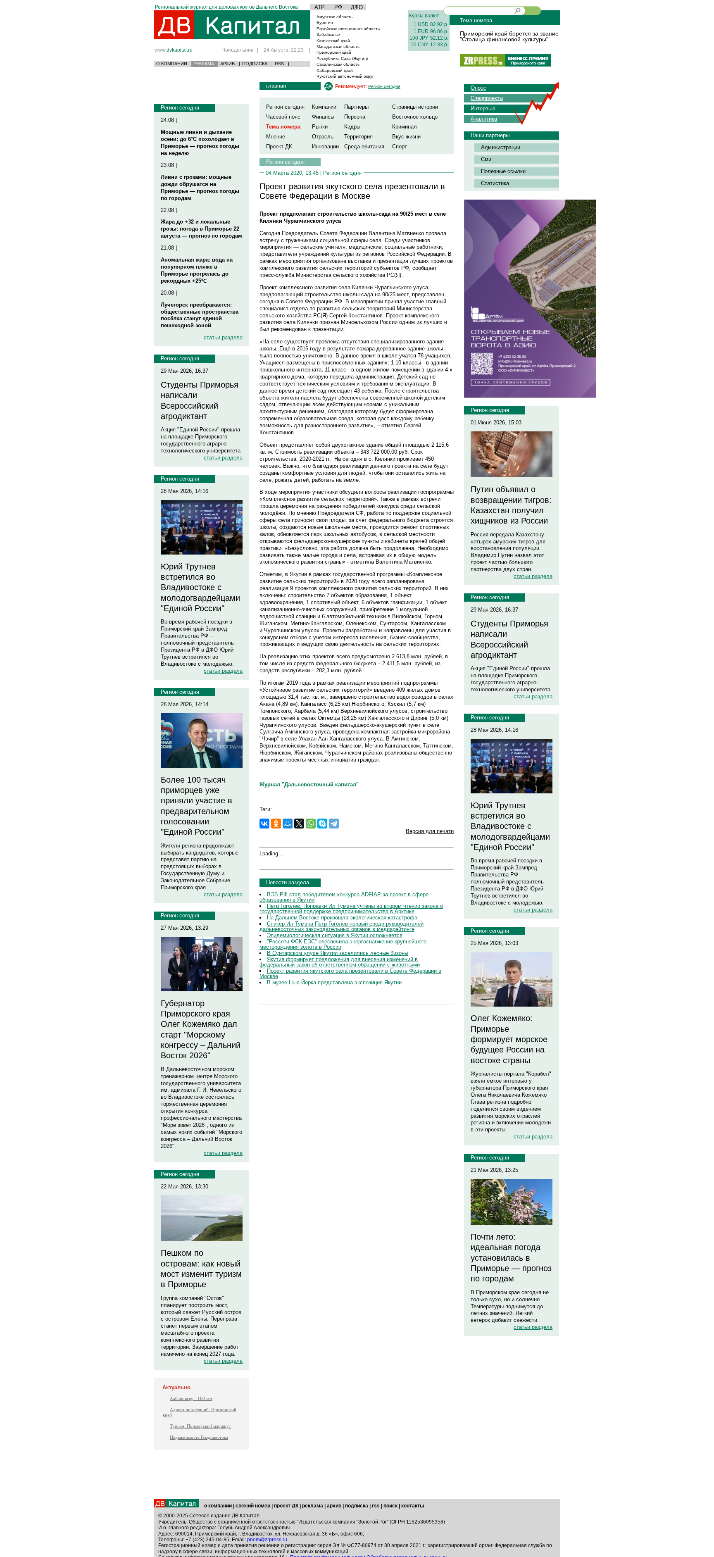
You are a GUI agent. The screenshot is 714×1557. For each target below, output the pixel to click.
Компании (324, 107)
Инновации (325, 146)
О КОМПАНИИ (171, 63)
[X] (299, 823)
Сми (486, 159)
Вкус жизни (406, 136)
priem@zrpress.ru (267, 1540)
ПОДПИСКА (254, 63)
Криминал (404, 127)
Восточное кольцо (415, 117)
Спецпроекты (487, 98)
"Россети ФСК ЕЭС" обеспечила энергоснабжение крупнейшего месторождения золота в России (342, 944)
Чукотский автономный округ (345, 76)
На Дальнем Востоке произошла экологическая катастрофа (342, 917)
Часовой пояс (283, 117)
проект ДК (286, 1506)
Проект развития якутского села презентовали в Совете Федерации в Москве (350, 973)
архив (334, 1506)
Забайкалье (328, 34)
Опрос (478, 88)
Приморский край (334, 52)
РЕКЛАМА (203, 63)
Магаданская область (338, 46)
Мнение (275, 136)
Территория (358, 136)
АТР (319, 7)
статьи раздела (223, 337)
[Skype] (322, 823)
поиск (390, 1506)
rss (376, 1506)
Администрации (500, 147)
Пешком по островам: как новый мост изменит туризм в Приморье (201, 1268)
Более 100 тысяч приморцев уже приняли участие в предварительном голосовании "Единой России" (196, 806)
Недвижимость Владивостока (199, 1437)
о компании (218, 1506)
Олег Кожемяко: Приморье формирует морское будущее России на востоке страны (509, 1039)
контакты (412, 1506)
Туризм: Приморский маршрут (200, 1426)
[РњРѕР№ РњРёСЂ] (288, 823)
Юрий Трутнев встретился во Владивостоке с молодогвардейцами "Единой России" (200, 587)
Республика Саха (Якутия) (342, 58)
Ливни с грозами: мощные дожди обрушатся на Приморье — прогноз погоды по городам (200, 187)
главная (276, 86)
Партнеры (356, 107)
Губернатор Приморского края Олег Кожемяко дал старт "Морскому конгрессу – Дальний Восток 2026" (200, 1029)
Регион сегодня (180, 108)
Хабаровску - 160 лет (191, 1398)
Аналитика (484, 119)
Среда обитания (364, 146)
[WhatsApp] (311, 823)
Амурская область (334, 16)
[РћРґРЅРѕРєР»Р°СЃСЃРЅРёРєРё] (276, 823)
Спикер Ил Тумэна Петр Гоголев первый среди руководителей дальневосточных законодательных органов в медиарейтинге (341, 926)
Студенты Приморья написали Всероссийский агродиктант (199, 400)
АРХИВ (227, 63)
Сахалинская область (338, 64)
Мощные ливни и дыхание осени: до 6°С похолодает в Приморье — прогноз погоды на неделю (200, 142)
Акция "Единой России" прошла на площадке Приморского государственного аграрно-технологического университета (200, 440)
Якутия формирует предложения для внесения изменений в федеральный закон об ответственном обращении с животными (339, 962)
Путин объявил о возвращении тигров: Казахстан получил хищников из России (511, 505)
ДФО (357, 7)
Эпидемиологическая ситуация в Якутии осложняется (334, 935)
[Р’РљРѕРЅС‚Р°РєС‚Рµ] (264, 823)
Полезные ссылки (503, 171)
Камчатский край (333, 40)
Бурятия (325, 22)
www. (174, 49)
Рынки (320, 127)
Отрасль (322, 136)
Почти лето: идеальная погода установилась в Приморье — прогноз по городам (511, 1257)
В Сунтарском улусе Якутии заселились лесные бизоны (337, 953)
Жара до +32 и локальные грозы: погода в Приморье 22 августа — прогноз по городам (201, 229)
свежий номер (253, 1506)
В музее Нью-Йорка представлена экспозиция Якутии (334, 982)
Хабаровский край (335, 70)
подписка (356, 1506)
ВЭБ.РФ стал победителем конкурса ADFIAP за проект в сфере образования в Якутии (343, 897)
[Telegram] (334, 823)
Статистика (495, 183)
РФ (338, 7)
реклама (312, 1506)
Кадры (352, 127)
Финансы (323, 117)
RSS (279, 63)
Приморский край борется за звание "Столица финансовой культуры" (509, 36)
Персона (354, 117)
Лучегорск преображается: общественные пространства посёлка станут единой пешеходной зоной (199, 315)
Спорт (399, 146)
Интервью (483, 108)
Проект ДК (279, 146)
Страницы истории (415, 107)
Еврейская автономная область (348, 28)
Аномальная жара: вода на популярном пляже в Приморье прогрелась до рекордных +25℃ (197, 270)
